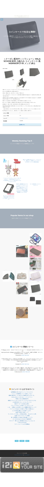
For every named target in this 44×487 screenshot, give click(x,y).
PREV (17, 440)
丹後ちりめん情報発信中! (22, 398)
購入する (22, 124)
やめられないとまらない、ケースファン (22, 397)
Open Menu (2, 19)
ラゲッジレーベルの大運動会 (22, 424)
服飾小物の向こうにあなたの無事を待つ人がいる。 (22, 395)
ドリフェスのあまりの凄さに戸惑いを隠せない (22, 409)
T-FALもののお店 (22, 422)
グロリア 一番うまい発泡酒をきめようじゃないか (22, 420)
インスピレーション (24, 118)
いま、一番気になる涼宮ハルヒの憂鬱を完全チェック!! (22, 407)
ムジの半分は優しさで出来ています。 (22, 410)
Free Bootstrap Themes (18, 454)
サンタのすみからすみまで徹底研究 (22, 419)
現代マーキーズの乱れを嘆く (22, 404)
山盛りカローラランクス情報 (22, 415)
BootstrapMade (27, 454)
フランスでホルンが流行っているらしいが (22, 405)
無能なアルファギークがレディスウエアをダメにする (22, 400)
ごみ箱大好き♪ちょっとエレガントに (22, 402)
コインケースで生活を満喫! (22, 31)
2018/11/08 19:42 (25, 364)
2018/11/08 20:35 (25, 355)
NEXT (27, 440)
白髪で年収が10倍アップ (22, 412)
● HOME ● (22, 440)
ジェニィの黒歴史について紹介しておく (22, 393)
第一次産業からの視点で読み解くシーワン (22, 417)
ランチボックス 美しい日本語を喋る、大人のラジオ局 (22, 414)
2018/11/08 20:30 (26, 371)
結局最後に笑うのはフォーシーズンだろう (22, 392)
